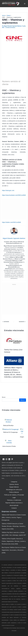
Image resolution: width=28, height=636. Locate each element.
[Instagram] (6, 459)
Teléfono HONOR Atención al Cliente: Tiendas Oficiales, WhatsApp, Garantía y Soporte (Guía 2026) (13, 526)
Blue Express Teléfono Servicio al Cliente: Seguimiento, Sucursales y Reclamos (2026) (14, 550)
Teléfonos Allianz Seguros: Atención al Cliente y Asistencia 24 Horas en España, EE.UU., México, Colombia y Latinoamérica (13, 372)
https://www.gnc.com (8, 190)
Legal (14, 497)
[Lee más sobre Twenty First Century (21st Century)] (14, 340)
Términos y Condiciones (14, 500)
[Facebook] (4, 459)
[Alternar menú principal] (25, 3)
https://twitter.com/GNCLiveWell (11, 222)
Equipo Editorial (14, 487)
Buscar (3, 397)
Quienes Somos (14, 484)
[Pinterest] (12, 459)
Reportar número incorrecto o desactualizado (14, 504)
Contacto (14, 508)
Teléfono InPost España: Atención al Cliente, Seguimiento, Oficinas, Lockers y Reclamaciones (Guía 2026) (14, 541)
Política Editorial (14, 492)
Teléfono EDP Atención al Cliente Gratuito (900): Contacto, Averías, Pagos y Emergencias (14, 517)
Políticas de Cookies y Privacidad (14, 495)
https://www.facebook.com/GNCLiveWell (14, 195)
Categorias (14, 481)
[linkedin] (9, 459)
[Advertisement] (14, 63)
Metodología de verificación (14, 489)
